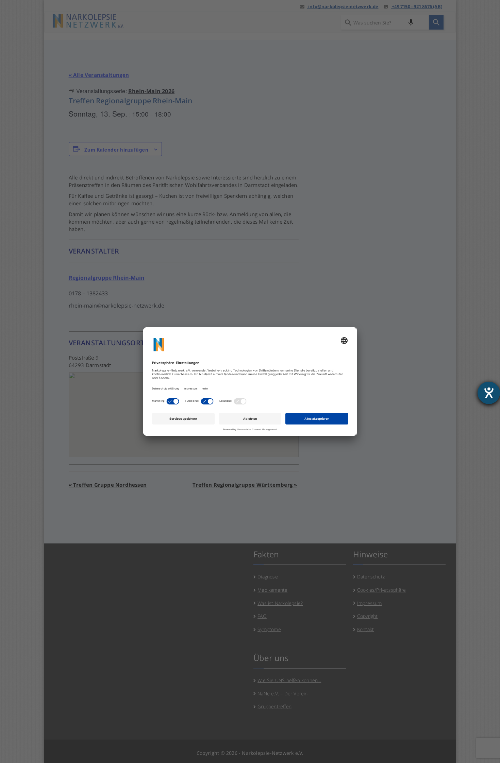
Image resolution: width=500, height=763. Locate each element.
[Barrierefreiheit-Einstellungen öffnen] (489, 393)
